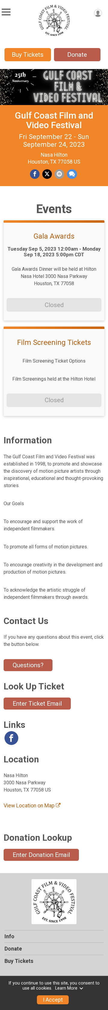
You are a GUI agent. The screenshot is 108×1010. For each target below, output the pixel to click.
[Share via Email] (59, 174)
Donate (77, 54)
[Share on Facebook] (35, 174)
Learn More (66, 988)
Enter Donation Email (41, 854)
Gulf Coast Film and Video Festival (54, 120)
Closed (54, 305)
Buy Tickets (28, 54)
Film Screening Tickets (54, 342)
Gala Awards (54, 236)
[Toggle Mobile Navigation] (6, 12)
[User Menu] (98, 13)
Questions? (28, 665)
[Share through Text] (72, 174)
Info (9, 936)
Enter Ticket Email (37, 703)
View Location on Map (30, 806)
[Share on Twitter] (47, 174)
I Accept (53, 1000)
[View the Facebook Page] (11, 738)
